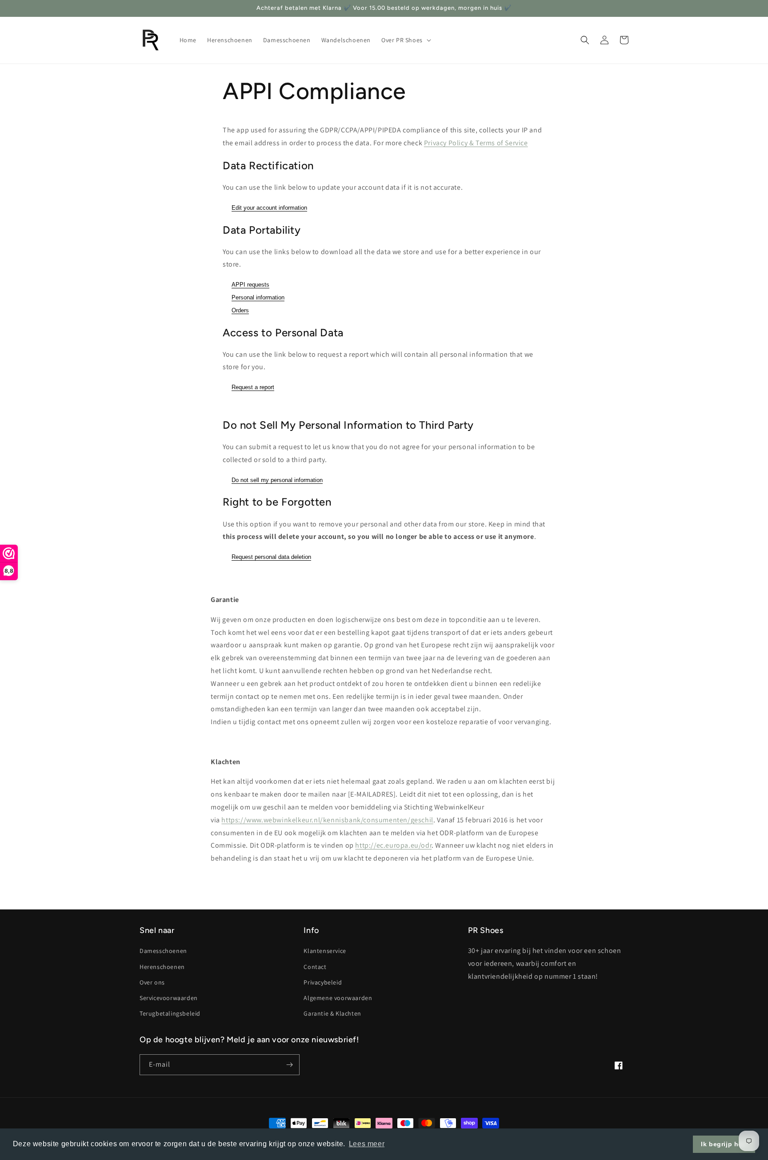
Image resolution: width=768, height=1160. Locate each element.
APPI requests (250, 284)
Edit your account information (269, 207)
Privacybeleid (323, 982)
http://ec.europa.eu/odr (393, 845)
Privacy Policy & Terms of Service (476, 142)
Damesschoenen (163, 951)
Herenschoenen (162, 967)
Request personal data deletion (271, 557)
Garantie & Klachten (332, 1013)
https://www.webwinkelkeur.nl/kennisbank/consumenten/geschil (327, 820)
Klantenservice (325, 951)
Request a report (253, 387)
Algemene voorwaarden (338, 998)
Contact (315, 967)
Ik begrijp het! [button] (724, 1144)
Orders (240, 310)
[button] (405, 40)
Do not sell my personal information (277, 480)
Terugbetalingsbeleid (170, 1013)
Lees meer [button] (366, 1144)
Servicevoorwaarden (169, 998)
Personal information (258, 297)
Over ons (152, 982)
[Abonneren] (289, 1064)
